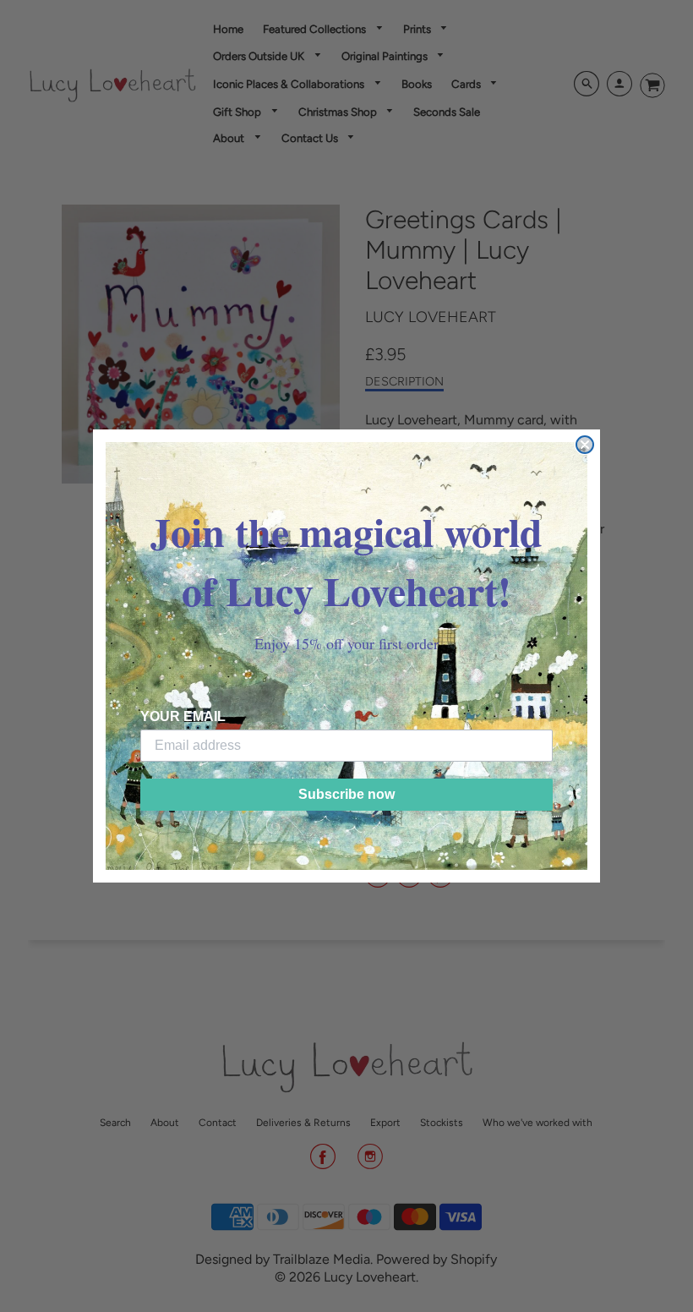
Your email (183, 716)
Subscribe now (346, 794)
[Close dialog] (584, 444)
